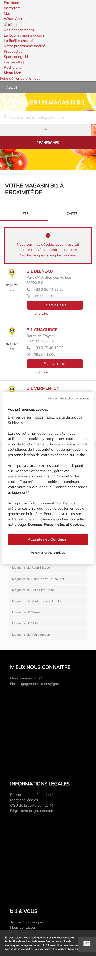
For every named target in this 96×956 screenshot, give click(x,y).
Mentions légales (24, 800)
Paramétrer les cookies (48, 552)
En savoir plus (55, 305)
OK (87, 943)
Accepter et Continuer (48, 539)
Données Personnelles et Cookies (55, 524)
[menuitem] (48, 32)
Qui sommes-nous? (26, 678)
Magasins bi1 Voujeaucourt (31, 634)
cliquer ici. (72, 949)
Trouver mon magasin (28, 922)
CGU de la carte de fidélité (32, 805)
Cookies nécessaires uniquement (69, 398)
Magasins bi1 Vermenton (29, 612)
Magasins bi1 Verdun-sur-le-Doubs (36, 601)
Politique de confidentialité (32, 794)
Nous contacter (22, 927)
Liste (23, 213)
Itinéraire (41, 313)
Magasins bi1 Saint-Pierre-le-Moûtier (38, 579)
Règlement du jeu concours (32, 810)
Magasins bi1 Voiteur (26, 623)
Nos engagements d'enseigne (34, 683)
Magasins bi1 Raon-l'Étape (31, 567)
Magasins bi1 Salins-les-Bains (33, 590)
